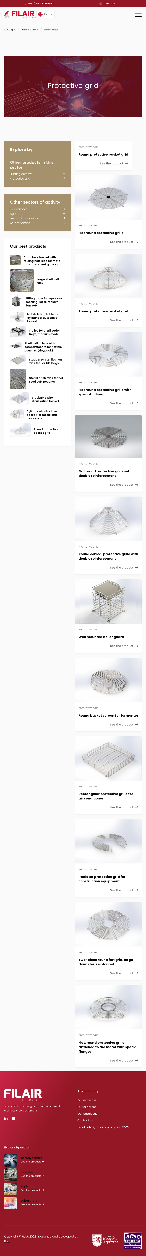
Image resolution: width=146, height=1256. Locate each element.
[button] (138, 14)
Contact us (85, 1120)
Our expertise (87, 1100)
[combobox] (45, 14)
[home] (20, 14)
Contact (110, 3)
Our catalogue (87, 1114)
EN (45, 14)
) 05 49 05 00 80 (41, 3)
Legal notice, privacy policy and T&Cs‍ (103, 1127)
